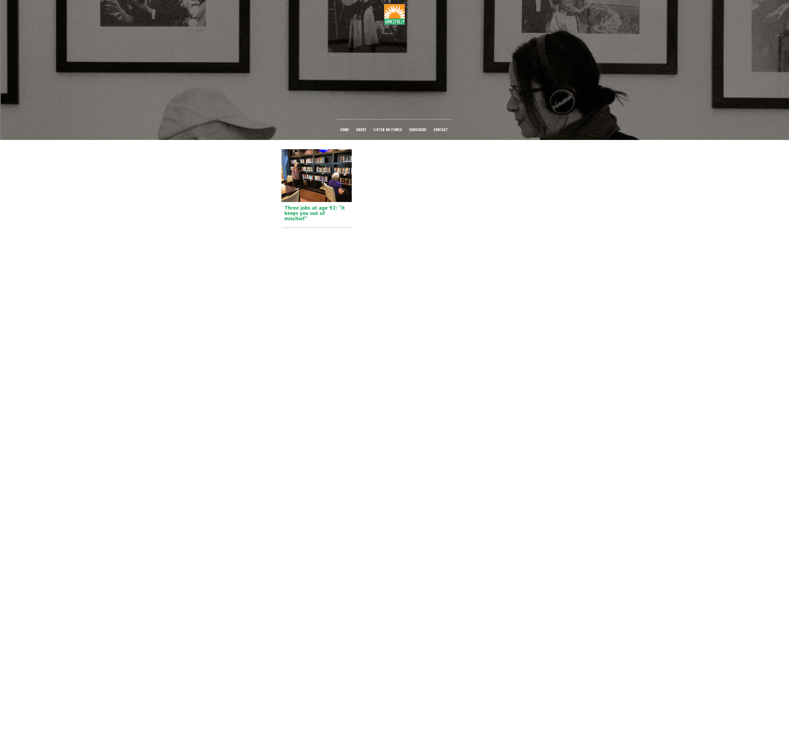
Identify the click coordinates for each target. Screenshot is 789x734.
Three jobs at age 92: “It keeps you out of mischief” (315, 213)
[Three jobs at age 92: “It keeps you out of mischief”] (316, 175)
